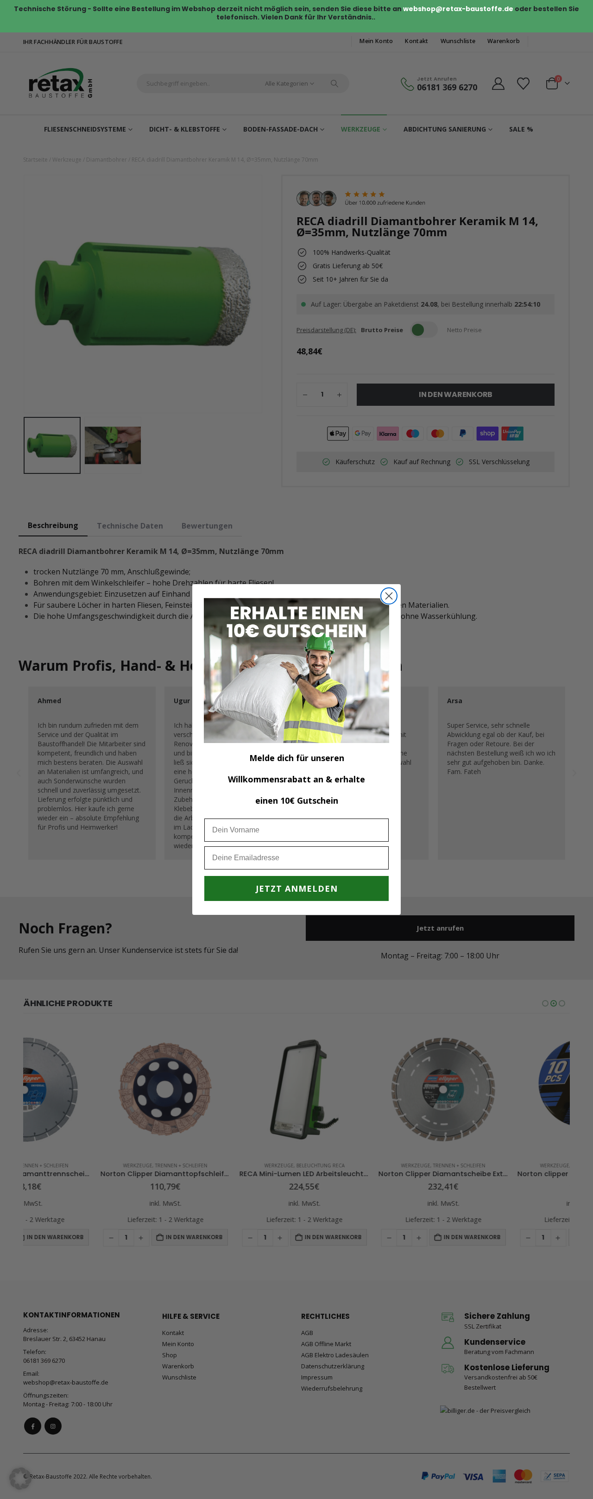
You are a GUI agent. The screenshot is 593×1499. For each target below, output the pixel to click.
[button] (20, 1478)
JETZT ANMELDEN (297, 888)
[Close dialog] (389, 596)
